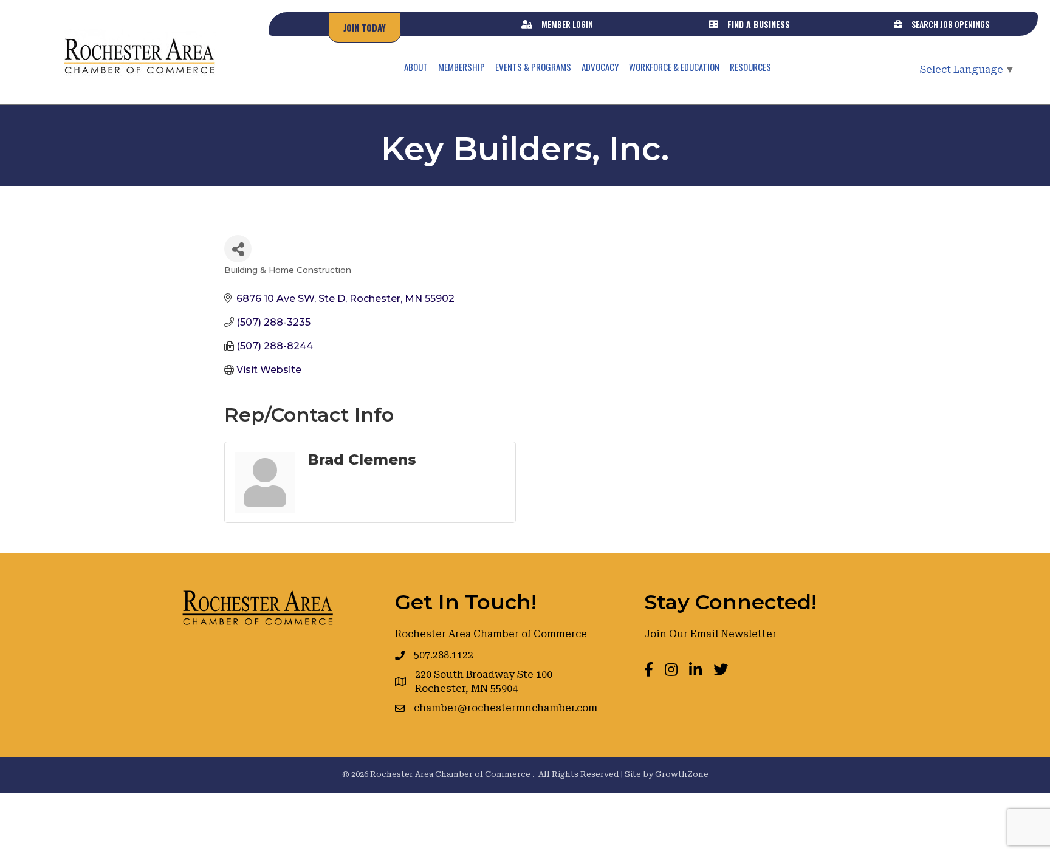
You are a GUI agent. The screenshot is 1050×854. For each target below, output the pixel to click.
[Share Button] (238, 248)
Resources (750, 66)
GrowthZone (682, 774)
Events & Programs (533, 66)
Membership (461, 66)
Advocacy (600, 66)
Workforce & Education (674, 66)
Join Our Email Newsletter (710, 634)
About (416, 66)
